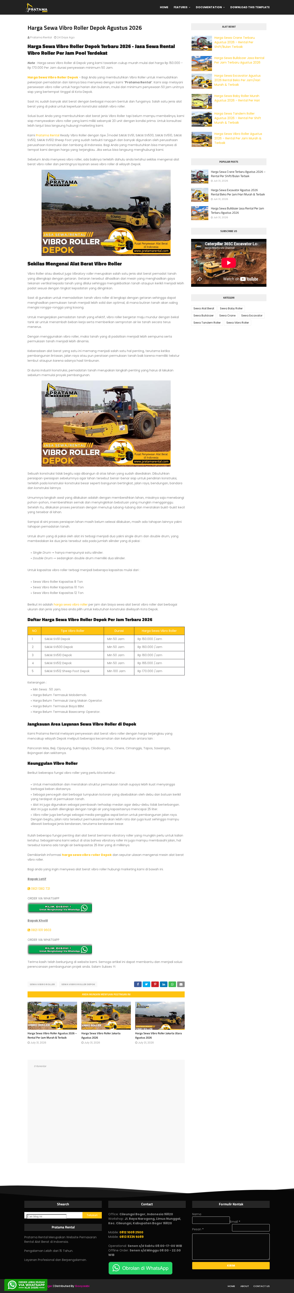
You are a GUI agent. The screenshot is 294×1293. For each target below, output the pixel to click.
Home (231, 1286)
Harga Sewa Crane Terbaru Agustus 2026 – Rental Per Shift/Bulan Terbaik (234, 42)
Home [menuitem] (164, 7)
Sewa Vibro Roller (42, 984)
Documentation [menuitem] (209, 7)
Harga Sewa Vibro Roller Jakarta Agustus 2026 (101, 1035)
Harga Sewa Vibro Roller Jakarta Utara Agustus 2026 (158, 1035)
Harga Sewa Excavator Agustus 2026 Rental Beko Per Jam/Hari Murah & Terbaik (237, 80)
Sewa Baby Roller (231, 308)
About (244, 1286)
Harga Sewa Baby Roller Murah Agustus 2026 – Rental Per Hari (237, 98)
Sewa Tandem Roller (207, 322)
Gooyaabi (82, 1286)
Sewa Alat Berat (203, 308)
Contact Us (261, 1286)
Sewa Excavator (251, 315)
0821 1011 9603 (40, 930)
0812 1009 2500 (131, 1232)
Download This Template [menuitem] (250, 7)
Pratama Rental (41, 37)
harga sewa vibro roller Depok (87, 855)
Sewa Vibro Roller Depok (78, 984)
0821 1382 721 (40, 888)
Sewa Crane (227, 315)
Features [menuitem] (180, 7)
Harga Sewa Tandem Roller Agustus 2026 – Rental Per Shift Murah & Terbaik (237, 118)
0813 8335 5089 (131, 1237)
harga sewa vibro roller (71, 604)
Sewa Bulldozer (203, 315)
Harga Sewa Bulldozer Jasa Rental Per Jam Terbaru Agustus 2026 (239, 60)
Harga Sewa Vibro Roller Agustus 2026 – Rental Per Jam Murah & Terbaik (52, 1035)
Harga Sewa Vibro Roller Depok (53, 77)
